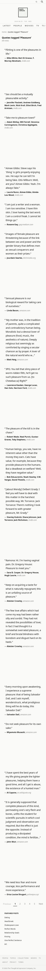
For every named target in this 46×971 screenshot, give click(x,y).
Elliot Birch (31, 105)
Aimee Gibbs (25, 192)
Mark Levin (9, 105)
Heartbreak (8, 921)
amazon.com (24, 310)
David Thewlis (18, 479)
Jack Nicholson (21, 520)
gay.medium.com (26, 224)
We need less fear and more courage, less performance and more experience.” (23, 886)
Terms (21, 962)
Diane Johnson (29, 517)
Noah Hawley (29, 477)
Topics (13, 958)
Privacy (13, 962)
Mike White (12, 58)
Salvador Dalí (13, 714)
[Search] (42, 1)
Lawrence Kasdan (15, 385)
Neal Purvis (25, 436)
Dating (7, 917)
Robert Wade (13, 436)
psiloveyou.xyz (33, 894)
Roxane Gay (12, 224)
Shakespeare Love (11, 925)
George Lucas (30, 385)
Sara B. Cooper (14, 572)
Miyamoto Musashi (16, 732)
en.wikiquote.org (24, 792)
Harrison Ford (20, 388)
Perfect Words (10, 929)
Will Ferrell (25, 122)
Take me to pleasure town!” (20, 117)
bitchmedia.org (29, 258)
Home (4, 32)
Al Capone (11, 792)
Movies (29, 25)
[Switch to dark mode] (36, 1)
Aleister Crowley (14, 601)
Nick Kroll (20, 105)
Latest (7, 25)
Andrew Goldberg (31, 102)
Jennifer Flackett (14, 102)
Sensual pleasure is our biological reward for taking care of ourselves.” (23, 302)
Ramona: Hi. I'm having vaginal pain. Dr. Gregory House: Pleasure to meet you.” (22, 564)
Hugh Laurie (10, 575)
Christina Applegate (27, 125)
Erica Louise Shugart (16, 894)
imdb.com (26, 61)
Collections (23, 958)
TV (37, 25)
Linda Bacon (13, 310)
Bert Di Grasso (25, 58)
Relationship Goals (11, 933)
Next (41, 904)
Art (5, 944)
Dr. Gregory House (29, 572)
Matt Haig (11, 359)
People (18, 25)
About (5, 962)
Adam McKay (13, 122)
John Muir (11, 841)
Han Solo (8, 388)
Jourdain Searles (14, 258)
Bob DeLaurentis (15, 477)
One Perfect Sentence (13, 940)
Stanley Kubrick (14, 517)
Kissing (7, 936)
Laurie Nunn (13, 192)
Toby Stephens (18, 439)
